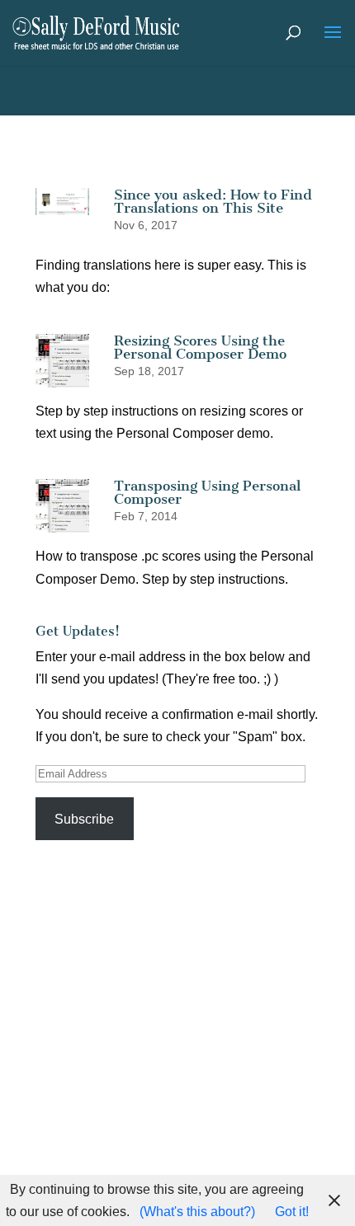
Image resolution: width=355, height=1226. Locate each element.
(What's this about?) (197, 1212)
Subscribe (84, 819)
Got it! (292, 1212)
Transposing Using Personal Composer (207, 492)
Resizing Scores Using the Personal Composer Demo (200, 347)
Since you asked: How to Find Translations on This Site (213, 201)
